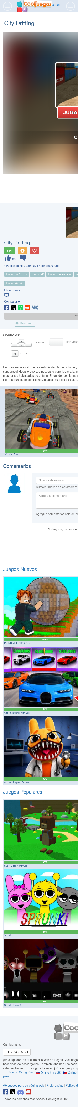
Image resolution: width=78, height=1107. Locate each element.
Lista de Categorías (20, 1072)
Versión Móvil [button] (19, 1052)
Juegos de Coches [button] (16, 274)
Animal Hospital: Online (16, 782)
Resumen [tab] (25, 323)
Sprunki (8, 935)
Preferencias (55, 1085)
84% (9, 250)
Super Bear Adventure (15, 865)
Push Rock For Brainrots (17, 643)
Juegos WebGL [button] (14, 283)
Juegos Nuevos (20, 568)
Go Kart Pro (11, 454)
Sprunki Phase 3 (12, 1005)
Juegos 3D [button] (37, 274)
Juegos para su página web (26, 1085)
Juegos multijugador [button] (59, 274)
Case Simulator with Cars (17, 712)
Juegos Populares (22, 791)
